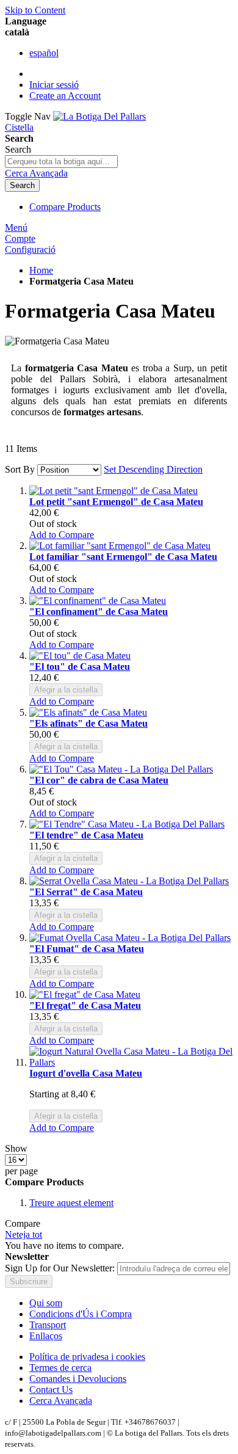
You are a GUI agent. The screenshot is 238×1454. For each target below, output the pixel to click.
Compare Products (65, 207)
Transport (47, 1325)
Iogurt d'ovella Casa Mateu (85, 1073)
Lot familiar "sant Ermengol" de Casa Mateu (123, 556)
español (44, 53)
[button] (61, 534)
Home (41, 270)
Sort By (20, 469)
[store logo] (99, 116)
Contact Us (51, 1389)
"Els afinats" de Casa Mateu (88, 723)
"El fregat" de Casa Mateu (85, 1005)
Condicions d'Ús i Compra (80, 1314)
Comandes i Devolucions (77, 1378)
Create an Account (65, 95)
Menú (16, 227)
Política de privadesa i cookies (87, 1356)
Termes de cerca (60, 1367)
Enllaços (45, 1336)
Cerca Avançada (36, 173)
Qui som (45, 1303)
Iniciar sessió (54, 84)
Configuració (30, 249)
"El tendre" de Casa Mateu (86, 835)
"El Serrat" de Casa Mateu (86, 892)
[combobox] (61, 161)
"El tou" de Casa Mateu (79, 666)
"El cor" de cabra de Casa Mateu (98, 780)
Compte (20, 238)
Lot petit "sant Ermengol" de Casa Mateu (116, 501)
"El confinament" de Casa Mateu (98, 611)
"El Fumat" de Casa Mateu (86, 948)
